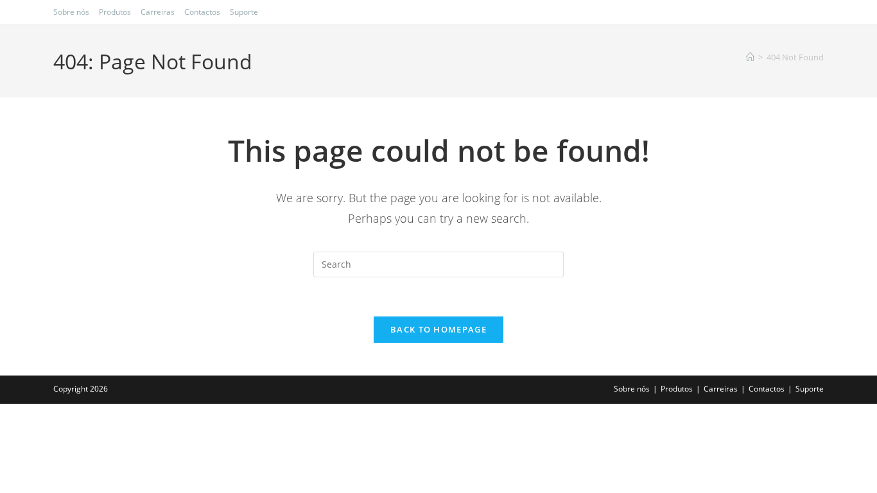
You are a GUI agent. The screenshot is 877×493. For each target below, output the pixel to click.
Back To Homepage (438, 329)
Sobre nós (71, 11)
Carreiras (158, 11)
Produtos (115, 11)
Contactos (202, 11)
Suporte (244, 11)
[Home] (750, 57)
